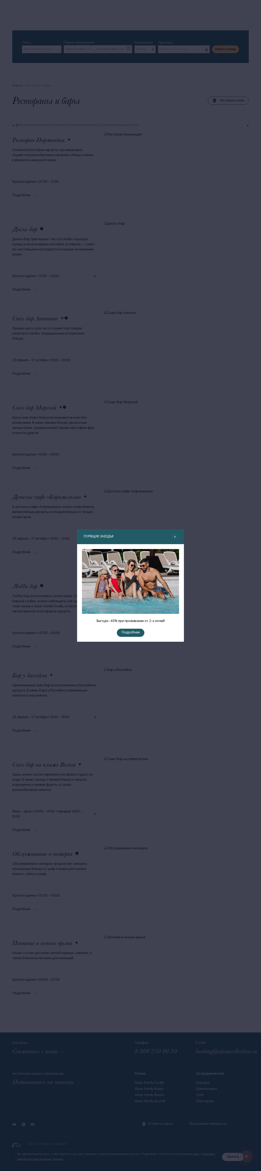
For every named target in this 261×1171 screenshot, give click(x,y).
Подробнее (131, 632)
